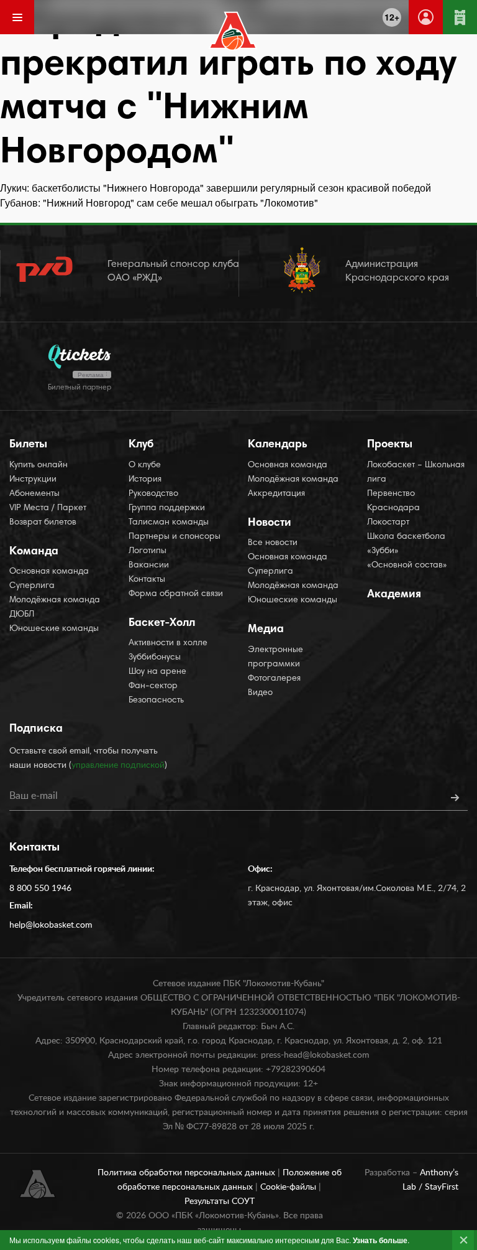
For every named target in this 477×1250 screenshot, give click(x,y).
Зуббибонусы (155, 657)
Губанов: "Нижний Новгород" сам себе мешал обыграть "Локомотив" (159, 202)
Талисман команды (169, 522)
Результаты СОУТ (219, 1201)
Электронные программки (275, 657)
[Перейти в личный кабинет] (426, 17)
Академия (394, 594)
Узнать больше (380, 1240)
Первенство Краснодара (393, 501)
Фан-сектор (153, 686)
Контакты (147, 580)
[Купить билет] (460, 17)
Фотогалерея (274, 678)
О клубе (145, 465)
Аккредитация (276, 494)
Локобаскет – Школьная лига (416, 472)
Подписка (36, 729)
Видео (260, 693)
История (145, 479)
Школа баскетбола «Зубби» (406, 544)
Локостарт (388, 522)
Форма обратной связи (176, 594)
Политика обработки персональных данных (188, 1172)
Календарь (277, 444)
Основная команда (49, 571)
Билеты (28, 444)
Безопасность (156, 700)
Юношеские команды (54, 629)
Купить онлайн (38, 465)
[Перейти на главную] (233, 31)
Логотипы (147, 551)
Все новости (273, 543)
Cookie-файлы (289, 1187)
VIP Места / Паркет (47, 508)
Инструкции (33, 479)
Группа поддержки (167, 508)
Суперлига (32, 586)
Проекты (389, 444)
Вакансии (149, 565)
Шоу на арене (157, 672)
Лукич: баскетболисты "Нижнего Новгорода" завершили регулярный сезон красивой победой (215, 187)
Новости (269, 523)
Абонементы (34, 494)
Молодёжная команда (54, 600)
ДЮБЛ (21, 614)
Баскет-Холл (162, 623)
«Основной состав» (407, 565)
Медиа (266, 629)
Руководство (153, 494)
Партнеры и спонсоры (174, 537)
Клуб (141, 444)
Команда (33, 551)
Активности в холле (168, 643)
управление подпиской (118, 765)
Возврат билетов (42, 522)
